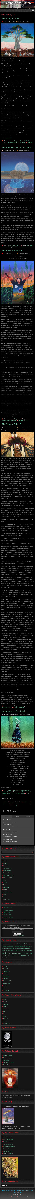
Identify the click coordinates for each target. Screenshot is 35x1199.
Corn (28, 419)
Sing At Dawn (6, 829)
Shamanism (6, 887)
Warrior (17, 247)
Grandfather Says (7, 839)
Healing (5, 863)
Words (22, 793)
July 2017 (5, 985)
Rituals (5, 885)
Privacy (5, 1021)
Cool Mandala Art (7, 1137)
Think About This (7, 892)
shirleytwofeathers (24, 21)
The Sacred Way (7, 834)
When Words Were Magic (14, 711)
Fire (13, 948)
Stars (13, 247)
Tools (4, 894)
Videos (5, 896)
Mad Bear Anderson (24, 430)
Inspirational (25, 1190)
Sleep (14, 955)
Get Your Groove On (8, 1139)
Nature (9, 247)
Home (4, 999)
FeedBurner (21, 935)
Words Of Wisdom (8, 824)
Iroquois (4, 420)
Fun (4, 1013)
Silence (10, 955)
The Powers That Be (8, 1062)
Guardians (9, 142)
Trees (23, 142)
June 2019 (6, 976)
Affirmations (4, 943)
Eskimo (24, 791)
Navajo (24, 953)
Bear (28, 245)
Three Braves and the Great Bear (17, 147)
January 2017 (6, 990)
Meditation (6, 1060)
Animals (19, 791)
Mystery (4, 793)
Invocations (6, 865)
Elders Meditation (7, 819)
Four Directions (17, 948)
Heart (8, 950)
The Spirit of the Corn (12, 250)
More (4, 1016)
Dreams (26, 946)
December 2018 (7, 980)
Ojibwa (27, 953)
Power (9, 707)
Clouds (3, 946)
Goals (22, 948)
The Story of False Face (13, 424)
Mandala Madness (8, 1057)
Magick (29, 791)
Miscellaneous (7, 870)
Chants (25, 944)
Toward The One (7, 1065)
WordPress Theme (18, 1196)
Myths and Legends (14, 140)
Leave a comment (27, 247)
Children (29, 943)
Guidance (4, 950)
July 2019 (5, 973)
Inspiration (6, 1009)
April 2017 (5, 988)
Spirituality (6, 1004)
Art (4, 1011)
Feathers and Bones (17, 3)
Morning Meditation (8, 873)
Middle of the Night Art (9, 1146)
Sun (29, 955)
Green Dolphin (7, 1149)
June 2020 (6, 966)
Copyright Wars (7, 1023)
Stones (26, 955)
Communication (9, 946)
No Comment (14, 826)
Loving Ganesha (7, 1055)
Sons (20, 955)
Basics (12, 944)
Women (9, 957)
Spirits (23, 955)
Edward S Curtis (5, 948)
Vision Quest (6, 899)
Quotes (4, 791)
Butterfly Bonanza (7, 1151)
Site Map (5, 1018)
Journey (16, 950)
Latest (6, 816)
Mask (22, 950)
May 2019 (5, 978)
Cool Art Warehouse (8, 1153)
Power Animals (5, 955)
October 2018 (6, 983)
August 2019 (6, 971)
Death (22, 946)
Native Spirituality (24, 140)
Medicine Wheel (7, 868)
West (7, 957)
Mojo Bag (30, 950)
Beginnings (20, 944)
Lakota (19, 950)
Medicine (26, 950)
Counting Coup (17, 946)
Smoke (17, 955)
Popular (17, 816)
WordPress (11, 1196)
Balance (8, 944)
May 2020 (5, 968)
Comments (28, 816)
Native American (16, 142)
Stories (8, 791)
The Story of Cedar (11, 18)
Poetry (5, 880)
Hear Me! (24, 802)
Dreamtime (6, 861)
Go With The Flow (8, 1141)
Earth (30, 946)
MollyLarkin (8, 138)
